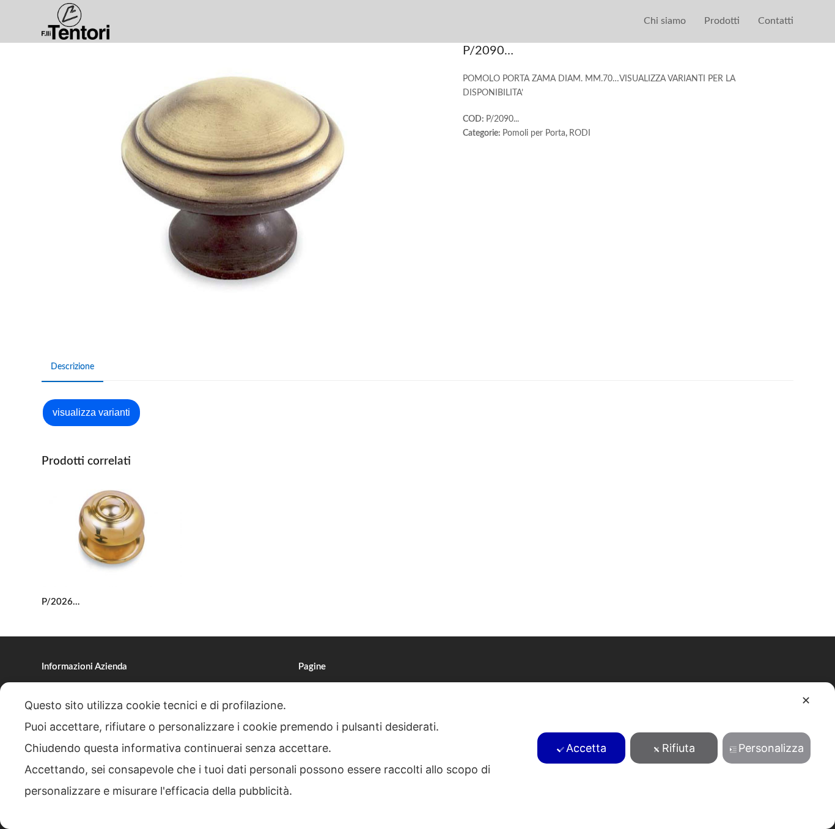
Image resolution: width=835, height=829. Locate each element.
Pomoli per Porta (533, 133)
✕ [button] (806, 700)
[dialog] (417, 755)
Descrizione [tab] (72, 367)
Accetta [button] (586, 748)
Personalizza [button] (771, 748)
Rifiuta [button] (678, 748)
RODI (579, 133)
